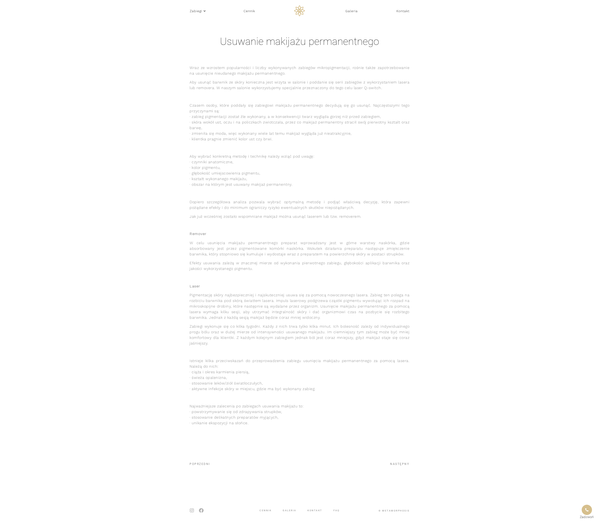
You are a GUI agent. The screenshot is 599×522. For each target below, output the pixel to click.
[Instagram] (192, 510)
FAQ (336, 510)
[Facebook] (201, 510)
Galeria (289, 510)
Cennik (265, 510)
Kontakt (314, 510)
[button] (198, 11)
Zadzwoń (587, 517)
